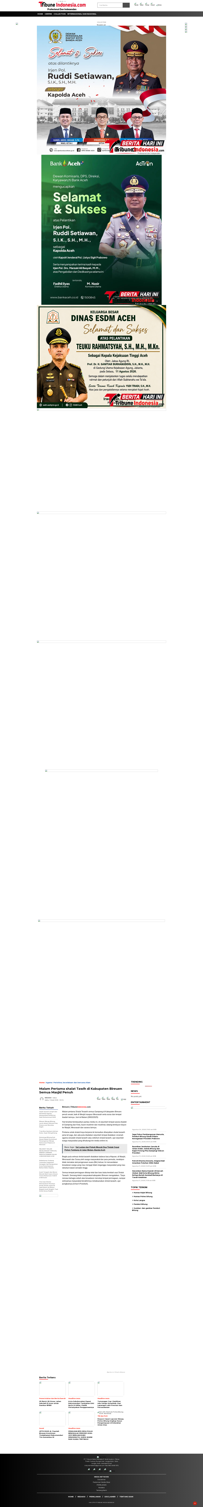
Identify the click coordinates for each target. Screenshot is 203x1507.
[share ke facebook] (99, 1099)
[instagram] (147, 5)
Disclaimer (102, 1479)
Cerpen (48, 14)
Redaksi (101, 1487)
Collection (60, 14)
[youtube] (153, 5)
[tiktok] (159, 5)
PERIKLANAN (101, 1485)
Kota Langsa (139, 1200)
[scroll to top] (194, 1503)
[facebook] (136, 5)
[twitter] (142, 5)
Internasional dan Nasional (81, 14)
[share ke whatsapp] (109, 1099)
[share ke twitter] (104, 1099)
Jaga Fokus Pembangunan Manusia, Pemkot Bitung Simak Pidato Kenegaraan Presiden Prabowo (148, 1136)
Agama (49, 1083)
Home (40, 14)
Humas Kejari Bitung (143, 1193)
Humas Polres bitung (143, 1196)
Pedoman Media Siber (101, 1482)
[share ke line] (118, 1099)
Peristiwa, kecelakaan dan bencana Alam (72, 1083)
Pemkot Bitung (140, 1204)
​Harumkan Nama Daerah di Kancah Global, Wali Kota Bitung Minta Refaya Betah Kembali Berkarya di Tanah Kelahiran (147, 1174)
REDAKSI (48, 1098)
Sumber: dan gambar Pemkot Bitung (146, 1209)
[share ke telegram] (113, 1099)
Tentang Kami (101, 1490)
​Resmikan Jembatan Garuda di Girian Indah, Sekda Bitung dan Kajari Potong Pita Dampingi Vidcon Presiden (148, 1150)
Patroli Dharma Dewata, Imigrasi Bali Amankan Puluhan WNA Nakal (148, 1162)
